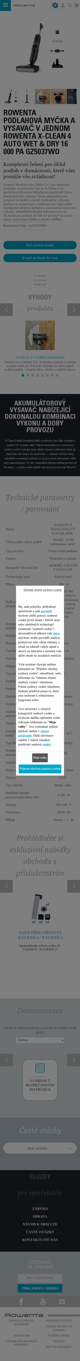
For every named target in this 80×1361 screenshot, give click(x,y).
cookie (46, 744)
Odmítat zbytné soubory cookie (43, 590)
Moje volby (40, 757)
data (56, 633)
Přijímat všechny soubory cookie (40, 768)
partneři (46, 611)
